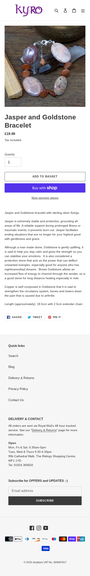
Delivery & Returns (21, 378)
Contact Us (16, 400)
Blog (11, 367)
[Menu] (82, 10)
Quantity (10, 154)
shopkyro (38, 562)
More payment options (45, 197)
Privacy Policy (18, 389)
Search (13, 356)
